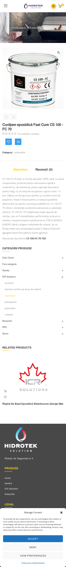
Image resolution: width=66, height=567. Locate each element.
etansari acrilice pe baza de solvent (23, 289)
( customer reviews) (28, 133)
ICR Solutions (34, 27)
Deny (33, 547)
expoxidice (48, 27)
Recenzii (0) (44, 169)
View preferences (33, 555)
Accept (33, 538)
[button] (61, 512)
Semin (5, 333)
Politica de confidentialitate (33, 562)
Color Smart (8, 257)
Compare (18, 142)
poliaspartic (11, 302)
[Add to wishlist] (8, 142)
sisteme (9, 314)
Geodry (6, 270)
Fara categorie (9, 264)
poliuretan (10, 308)
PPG (4, 327)
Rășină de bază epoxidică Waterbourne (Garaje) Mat (32, 403)
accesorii (9, 283)
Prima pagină (18, 27)
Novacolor (7, 320)
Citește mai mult (5, 391)
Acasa (8, 477)
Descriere (20, 169)
